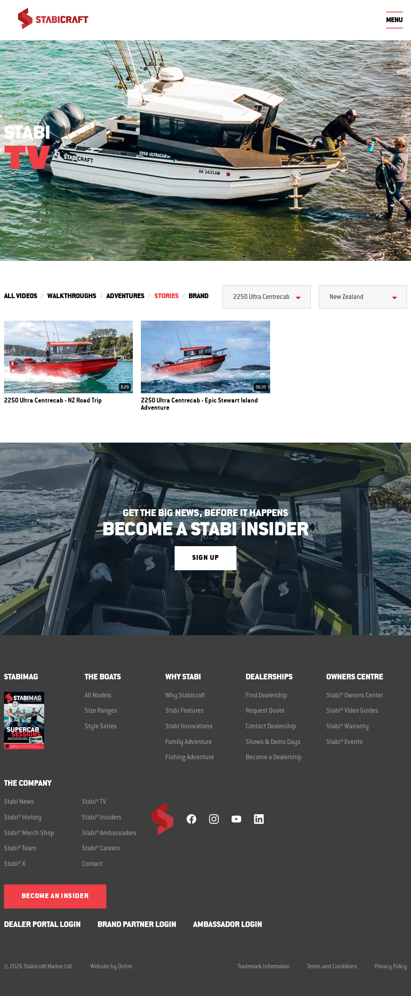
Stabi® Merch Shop (29, 833)
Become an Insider (55, 896)
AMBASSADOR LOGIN (227, 925)
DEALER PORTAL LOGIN (42, 925)
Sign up (205, 558)
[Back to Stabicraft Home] (48, 20)
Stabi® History (23, 817)
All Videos (20, 296)
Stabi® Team (20, 848)
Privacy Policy (390, 967)
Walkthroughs (71, 296)
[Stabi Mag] (44, 720)
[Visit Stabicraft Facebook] (191, 819)
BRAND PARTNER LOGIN (137, 925)
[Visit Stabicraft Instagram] (214, 819)
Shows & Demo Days (273, 742)
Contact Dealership (271, 726)
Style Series (101, 726)
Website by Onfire (111, 967)
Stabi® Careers (101, 848)
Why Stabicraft (185, 695)
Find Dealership (266, 695)
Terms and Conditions (332, 967)
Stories (167, 296)
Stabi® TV (94, 802)
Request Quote (265, 711)
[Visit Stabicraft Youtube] (236, 819)
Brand (199, 296)
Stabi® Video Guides (352, 711)
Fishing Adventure (189, 757)
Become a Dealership (274, 757)
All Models (98, 695)
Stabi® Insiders (102, 817)
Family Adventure (188, 742)
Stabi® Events (344, 742)
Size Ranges (101, 711)
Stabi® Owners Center (354, 695)
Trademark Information (264, 967)
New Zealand (346, 297)
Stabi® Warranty (347, 726)
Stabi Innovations (189, 726)
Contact (92, 864)
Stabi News (19, 802)
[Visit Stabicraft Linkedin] (259, 819)
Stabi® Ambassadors (109, 833)
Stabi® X (14, 864)
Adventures (125, 296)
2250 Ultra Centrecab (261, 297)
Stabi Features (184, 711)
